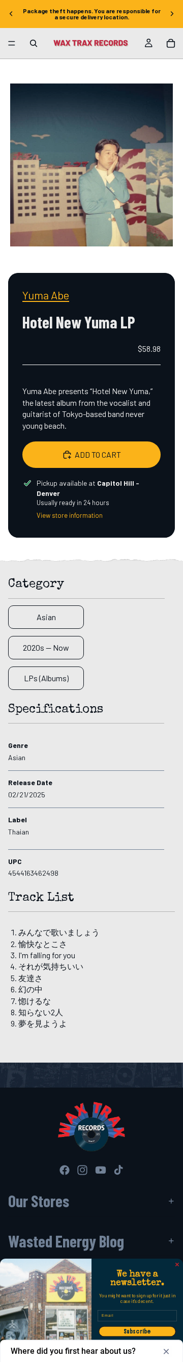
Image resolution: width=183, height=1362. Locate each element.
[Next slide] (172, 14)
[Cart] (171, 43)
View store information (70, 515)
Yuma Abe (45, 294)
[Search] (33, 43)
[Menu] (11, 43)
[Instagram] (82, 1170)
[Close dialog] (177, 1264)
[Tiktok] (118, 1170)
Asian (46, 617)
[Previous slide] (11, 14)
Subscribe (137, 1331)
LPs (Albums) (46, 678)
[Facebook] (64, 1170)
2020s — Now (46, 647)
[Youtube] (101, 1170)
